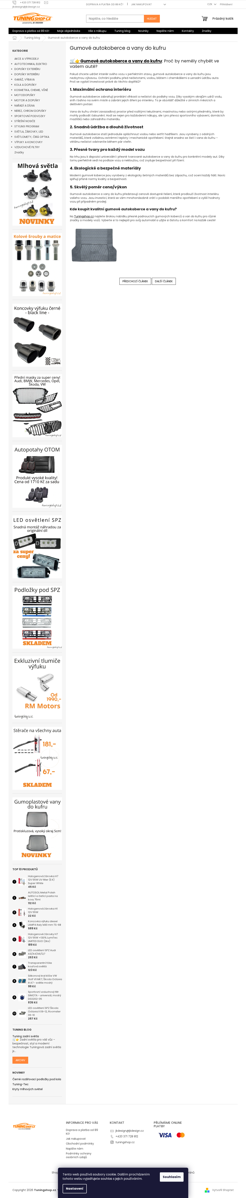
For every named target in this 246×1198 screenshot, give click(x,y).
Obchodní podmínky (80, 1144)
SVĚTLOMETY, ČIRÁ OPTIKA (31, 137)
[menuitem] (31, 31)
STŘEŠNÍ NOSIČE (24, 121)
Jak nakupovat (141, 4)
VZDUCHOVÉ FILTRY (27, 147)
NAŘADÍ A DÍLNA (24, 105)
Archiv (20, 1060)
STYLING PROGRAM (26, 126)
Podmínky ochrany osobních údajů (78, 1155)
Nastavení (74, 1188)
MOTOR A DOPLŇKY (27, 100)
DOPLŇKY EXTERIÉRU (27, 69)
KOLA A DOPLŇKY (25, 85)
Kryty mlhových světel (27, 1089)
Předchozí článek (135, 281)
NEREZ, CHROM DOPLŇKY (30, 111)
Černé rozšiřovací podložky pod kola (36, 1079)
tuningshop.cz (125, 1142)
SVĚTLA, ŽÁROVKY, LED (28, 132)
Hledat (152, 19)
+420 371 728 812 (127, 1136)
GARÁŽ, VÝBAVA (24, 79)
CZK (210, 4)
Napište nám (74, 1149)
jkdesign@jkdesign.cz (130, 1131)
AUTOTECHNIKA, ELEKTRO (30, 64)
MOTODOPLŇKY (24, 95)
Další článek (164, 281)
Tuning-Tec (20, 1084)
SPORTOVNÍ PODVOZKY (29, 116)
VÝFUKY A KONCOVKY (28, 142)
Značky (19, 152)
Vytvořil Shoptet (223, 1190)
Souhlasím (172, 1177)
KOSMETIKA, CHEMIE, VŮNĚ (31, 90)
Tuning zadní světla (25, 1036)
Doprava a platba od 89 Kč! (104, 4)
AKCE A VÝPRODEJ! (26, 59)
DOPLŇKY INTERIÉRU (26, 74)
